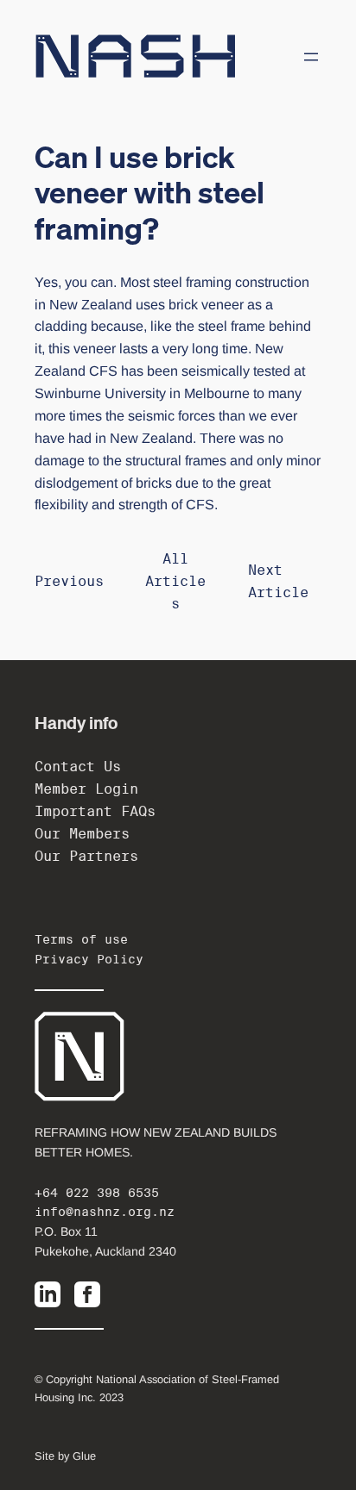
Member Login (86, 789)
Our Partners (86, 856)
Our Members (82, 834)
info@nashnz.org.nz (105, 1212)
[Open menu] (311, 57)
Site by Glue (65, 1455)
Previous (69, 581)
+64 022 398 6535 (97, 1193)
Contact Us (78, 766)
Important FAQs (95, 811)
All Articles (175, 581)
